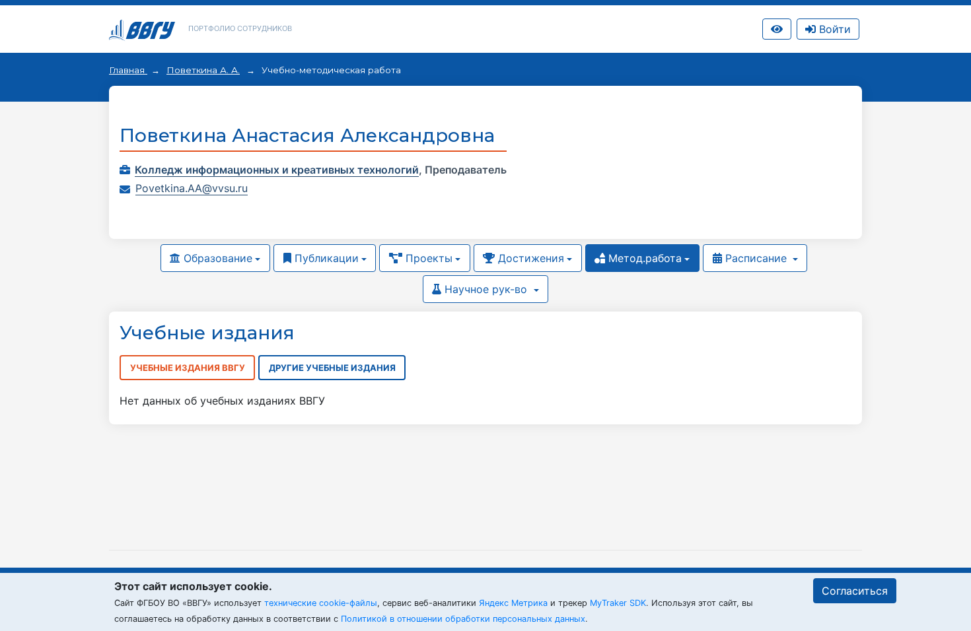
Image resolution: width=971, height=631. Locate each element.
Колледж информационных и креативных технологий (277, 169)
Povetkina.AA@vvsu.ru (191, 188)
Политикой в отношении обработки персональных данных (463, 619)
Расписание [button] (756, 258)
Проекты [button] (427, 258)
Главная (128, 70)
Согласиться (855, 590)
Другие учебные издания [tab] (332, 367)
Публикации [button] (325, 258)
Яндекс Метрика (513, 603)
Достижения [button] (529, 258)
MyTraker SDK (618, 603)
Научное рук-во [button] (485, 289)
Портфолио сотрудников (240, 28)
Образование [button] (216, 258)
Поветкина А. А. (203, 70)
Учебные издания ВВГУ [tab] (187, 367)
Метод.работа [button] (643, 258)
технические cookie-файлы (320, 603)
